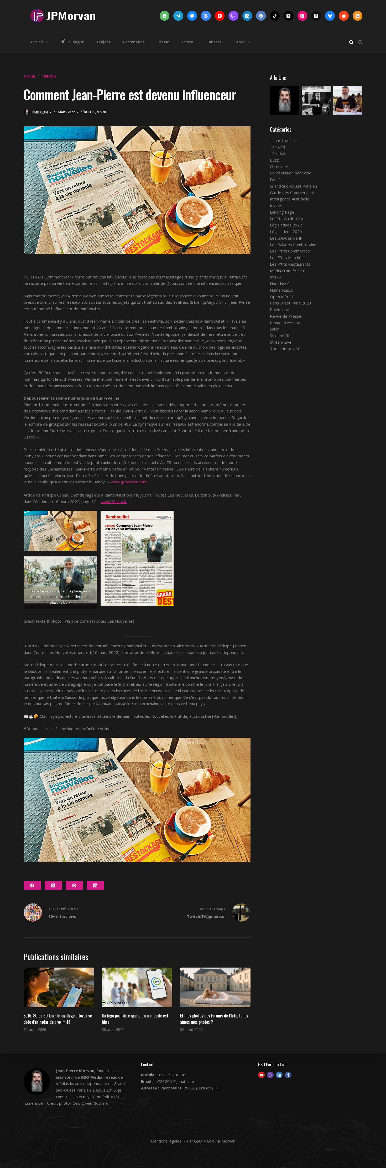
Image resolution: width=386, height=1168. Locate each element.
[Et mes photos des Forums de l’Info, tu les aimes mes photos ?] (215, 987)
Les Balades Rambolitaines (294, 244)
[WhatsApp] (165, 16)
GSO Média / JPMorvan (214, 1141)
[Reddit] (344, 16)
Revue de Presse (285, 316)
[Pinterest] (74, 885)
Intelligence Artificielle (289, 198)
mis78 (101, 112)
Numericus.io (281, 290)
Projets (103, 41)
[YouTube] (220, 16)
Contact (213, 41)
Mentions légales (166, 1141)
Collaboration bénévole (290, 172)
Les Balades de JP (286, 238)
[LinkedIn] (247, 16)
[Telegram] (178, 16)
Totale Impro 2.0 (285, 348)
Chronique (279, 166)
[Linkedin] (279, 1075)
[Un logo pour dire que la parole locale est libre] (137, 987)
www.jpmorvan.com (129, 481)
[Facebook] (261, 16)
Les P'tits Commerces (290, 251)
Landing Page (282, 212)
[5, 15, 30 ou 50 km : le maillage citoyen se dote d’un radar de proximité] (59, 987)
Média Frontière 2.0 (287, 270)
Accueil (36, 41)
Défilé (275, 179)
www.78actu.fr (114, 501)
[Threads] (316, 16)
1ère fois (88, 112)
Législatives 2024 (286, 231)
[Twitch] (233, 16)
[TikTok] (275, 16)
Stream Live (280, 342)
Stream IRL (280, 335)
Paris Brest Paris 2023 (290, 303)
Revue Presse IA (285, 322)
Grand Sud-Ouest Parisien (293, 186)
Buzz (274, 160)
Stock (239, 41)
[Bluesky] (330, 16)
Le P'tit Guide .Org (286, 218)
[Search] (351, 42)
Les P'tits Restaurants (290, 264)
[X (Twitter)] (289, 16)
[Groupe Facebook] (206, 16)
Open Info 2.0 (282, 296)
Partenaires (133, 41)
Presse (163, 41)
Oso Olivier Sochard (90, 1103)
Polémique (279, 309)
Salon (274, 329)
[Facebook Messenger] (192, 16)
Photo (187, 41)
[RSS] (358, 16)
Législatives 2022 (286, 225)
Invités (276, 205)
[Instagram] (302, 16)
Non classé (280, 283)
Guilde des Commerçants (292, 192)
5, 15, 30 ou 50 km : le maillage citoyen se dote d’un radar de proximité (58, 1018)
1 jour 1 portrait (284, 140)
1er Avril (277, 146)
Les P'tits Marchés (287, 257)
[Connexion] (360, 42)
